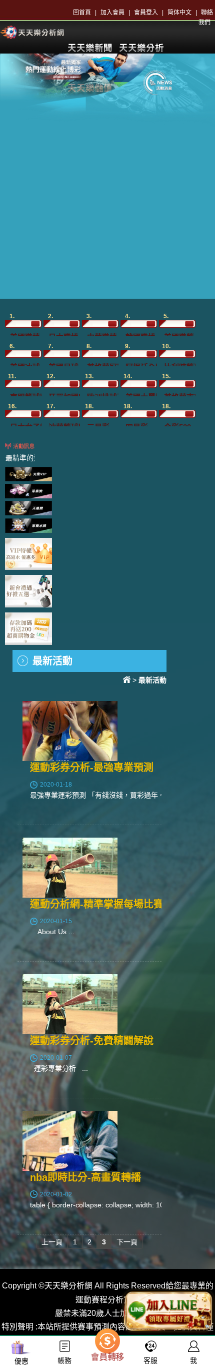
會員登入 (146, 12)
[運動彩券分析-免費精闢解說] (70, 1004)
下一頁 (127, 1242)
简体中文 (180, 12)
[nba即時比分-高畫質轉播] (70, 1140)
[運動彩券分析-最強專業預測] (70, 731)
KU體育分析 (141, 48)
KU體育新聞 (90, 48)
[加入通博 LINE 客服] (169, 1308)
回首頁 (82, 12)
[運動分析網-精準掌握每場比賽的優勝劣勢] (70, 867)
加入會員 (112, 12)
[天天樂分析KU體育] (32, 32)
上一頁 (52, 1242)
